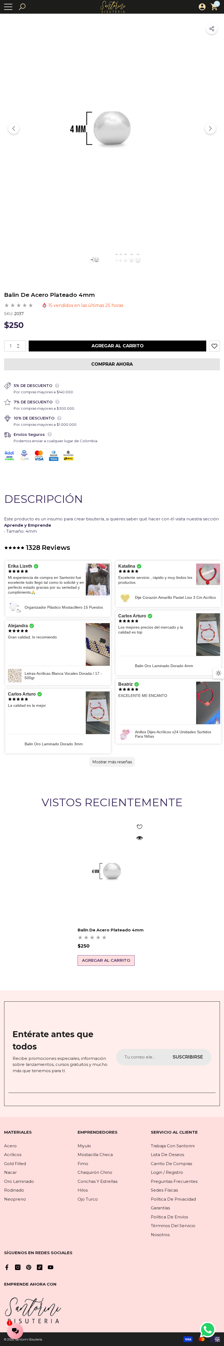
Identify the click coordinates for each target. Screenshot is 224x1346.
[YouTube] (50, 1267)
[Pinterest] (28, 1267)
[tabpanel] (112, 892)
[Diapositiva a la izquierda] (13, 128)
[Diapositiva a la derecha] (210, 128)
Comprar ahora (112, 364)
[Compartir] (211, 28)
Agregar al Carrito (118, 345)
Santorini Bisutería (28, 1339)
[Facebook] (7, 1267)
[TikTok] (39, 1267)
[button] (22, 7)
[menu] (8, 7)
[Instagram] (17, 1267)
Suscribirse (188, 1057)
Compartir (211, 28)
